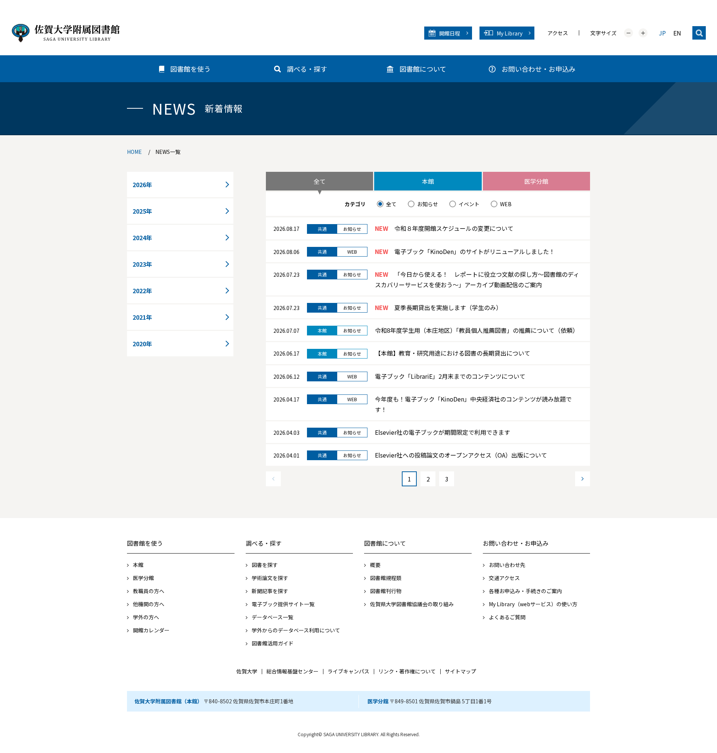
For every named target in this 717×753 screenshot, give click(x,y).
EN (677, 32)
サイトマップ (460, 671)
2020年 (142, 343)
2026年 (142, 184)
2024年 (142, 237)
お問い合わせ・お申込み (516, 543)
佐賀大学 (246, 671)
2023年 (142, 264)
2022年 (142, 290)
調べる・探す (264, 543)
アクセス (557, 33)
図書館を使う (145, 543)
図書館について (385, 543)
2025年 (142, 211)
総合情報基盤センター (292, 671)
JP (662, 32)
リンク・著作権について (407, 671)
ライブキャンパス (348, 671)
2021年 (142, 317)
